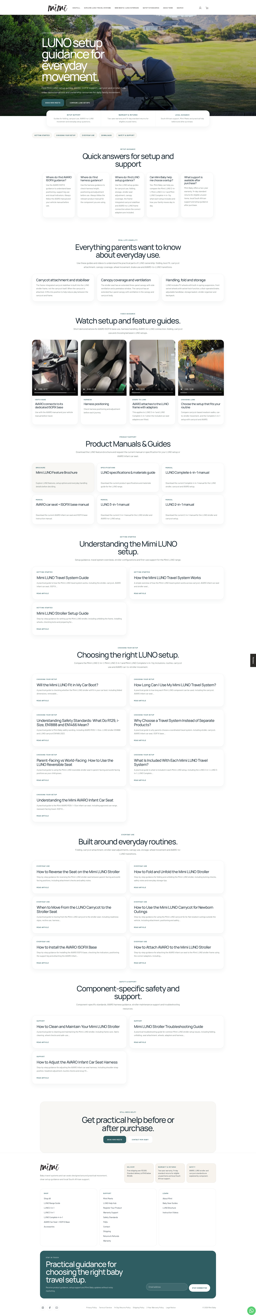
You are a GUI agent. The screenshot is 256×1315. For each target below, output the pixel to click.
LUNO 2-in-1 (49, 1208)
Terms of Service (105, 1307)
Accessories (49, 1226)
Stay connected (199, 1288)
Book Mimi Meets (52, 103)
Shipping (107, 1231)
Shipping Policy (138, 1307)
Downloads (106, 135)
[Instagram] (43, 1307)
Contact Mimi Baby (140, 1139)
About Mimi (167, 1198)
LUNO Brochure (169, 1208)
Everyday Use (88, 135)
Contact (106, 1226)
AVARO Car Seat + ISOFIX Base (57, 1222)
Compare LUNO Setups (80, 103)
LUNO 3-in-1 (49, 1212)
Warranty (107, 1241)
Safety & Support (126, 135)
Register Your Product (112, 1208)
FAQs (105, 1222)
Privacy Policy (91, 1307)
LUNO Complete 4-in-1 (53, 1217)
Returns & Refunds (111, 1236)
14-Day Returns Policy (122, 1307)
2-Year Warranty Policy (155, 1307)
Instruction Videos (170, 1212)
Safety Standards (110, 1217)
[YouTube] (56, 1307)
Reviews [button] (253, 660)
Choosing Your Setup (65, 135)
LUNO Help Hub (109, 1203)
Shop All (47, 1198)
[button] (76, 8)
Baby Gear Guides (170, 1203)
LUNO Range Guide (52, 1203)
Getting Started (42, 135)
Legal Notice (171, 1307)
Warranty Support (110, 1212)
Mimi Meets (108, 1198)
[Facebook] (50, 1307)
